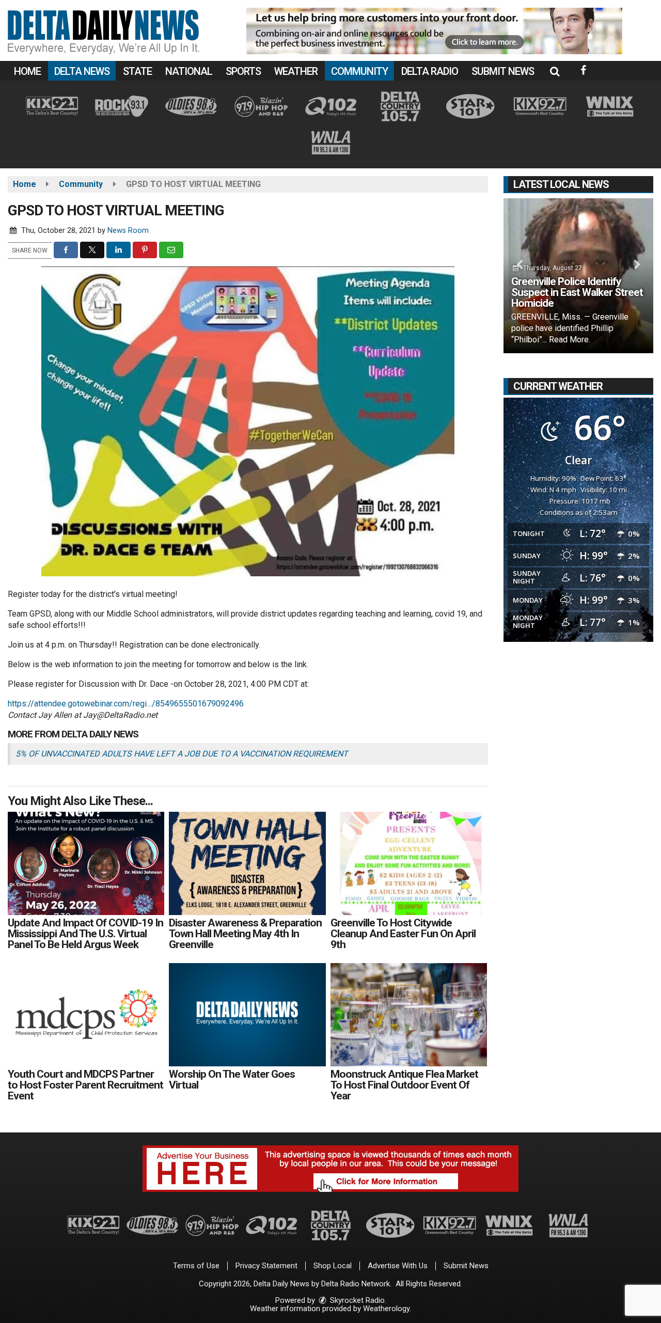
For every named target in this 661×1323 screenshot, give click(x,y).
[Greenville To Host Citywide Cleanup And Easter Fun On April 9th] (408, 863)
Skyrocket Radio (356, 1300)
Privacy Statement (266, 1265)
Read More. (569, 339)
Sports (243, 71)
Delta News (81, 71)
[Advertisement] (434, 31)
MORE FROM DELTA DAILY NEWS (73, 734)
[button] (554, 71)
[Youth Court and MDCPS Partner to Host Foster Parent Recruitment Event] (86, 1014)
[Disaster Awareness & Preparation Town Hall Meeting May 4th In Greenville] (247, 863)
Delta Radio (429, 71)
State (137, 71)
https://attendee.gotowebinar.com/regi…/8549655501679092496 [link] (126, 703)
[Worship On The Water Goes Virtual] (247, 1014)
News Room (128, 230)
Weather (296, 71)
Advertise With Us (398, 1265)
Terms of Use (196, 1265)
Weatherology (386, 1308)
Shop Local (332, 1265)
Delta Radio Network (355, 1283)
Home (27, 71)
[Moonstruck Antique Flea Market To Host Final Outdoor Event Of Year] (408, 1014)
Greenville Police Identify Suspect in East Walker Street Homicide (577, 292)
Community (359, 71)
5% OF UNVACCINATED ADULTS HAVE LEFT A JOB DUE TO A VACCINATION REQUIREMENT (181, 754)
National (188, 71)
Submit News (502, 71)
